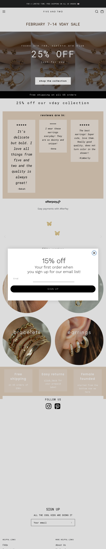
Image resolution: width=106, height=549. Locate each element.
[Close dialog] (94, 253)
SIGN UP (53, 289)
